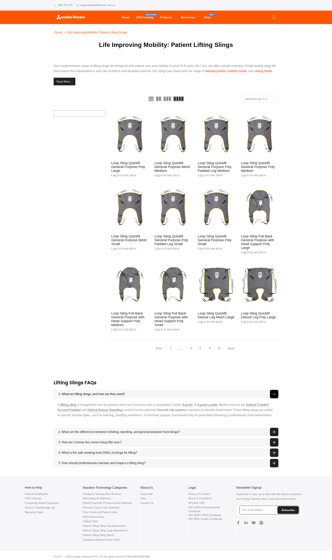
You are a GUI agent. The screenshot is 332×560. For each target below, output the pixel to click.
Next (231, 348)
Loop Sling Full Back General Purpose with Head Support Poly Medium (127, 319)
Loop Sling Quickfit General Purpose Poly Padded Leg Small (171, 240)
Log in (115, 175)
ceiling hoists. (263, 71)
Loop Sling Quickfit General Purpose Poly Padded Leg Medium (215, 167)
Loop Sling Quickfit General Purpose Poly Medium (258, 167)
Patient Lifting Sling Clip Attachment (104, 525)
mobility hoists (237, 71)
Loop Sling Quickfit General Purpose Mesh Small (129, 240)
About (125, 17)
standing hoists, (216, 71)
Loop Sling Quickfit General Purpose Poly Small (215, 240)
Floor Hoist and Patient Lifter (100, 512)
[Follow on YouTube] (254, 523)
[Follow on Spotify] (261, 523)
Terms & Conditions (200, 498)
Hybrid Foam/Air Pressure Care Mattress (107, 502)
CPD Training (146, 17)
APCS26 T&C (196, 502)
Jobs (143, 498)
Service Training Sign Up (40, 507)
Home (58, 32)
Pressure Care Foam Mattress (101, 507)
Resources (188, 17)
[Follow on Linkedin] (246, 523)
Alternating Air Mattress (97, 498)
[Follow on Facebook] (238, 523)
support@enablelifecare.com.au (97, 5)
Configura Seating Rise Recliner (102, 493)
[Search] (274, 17)
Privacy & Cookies (199, 493)
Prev (159, 348)
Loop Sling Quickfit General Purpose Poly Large (128, 167)
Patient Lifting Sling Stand (98, 535)
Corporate (146, 493)
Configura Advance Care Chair (101, 539)
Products (166, 17)
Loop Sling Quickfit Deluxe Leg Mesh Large (216, 315)
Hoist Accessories (93, 516)
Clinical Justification (36, 493)
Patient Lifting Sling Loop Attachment (105, 530)
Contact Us (147, 502)
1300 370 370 (64, 5)
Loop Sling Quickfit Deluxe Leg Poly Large (258, 315)
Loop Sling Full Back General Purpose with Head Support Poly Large (257, 242)
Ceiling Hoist (90, 521)
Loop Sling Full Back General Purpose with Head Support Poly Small (171, 319)
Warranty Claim (34, 512)
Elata (208, 17)
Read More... (64, 81)
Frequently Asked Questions (42, 502)
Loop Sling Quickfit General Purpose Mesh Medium (172, 167)
